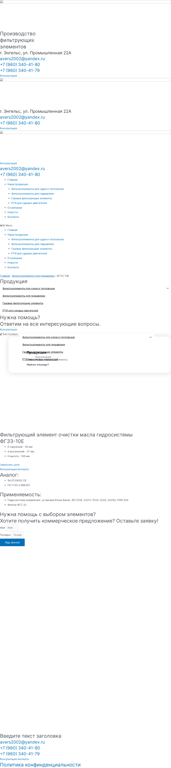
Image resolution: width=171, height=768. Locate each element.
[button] (85, 225)
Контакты (13, 216)
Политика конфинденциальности (40, 765)
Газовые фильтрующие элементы (31, 198)
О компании (15, 207)
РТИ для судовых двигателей (29, 203)
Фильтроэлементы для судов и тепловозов (37, 188)
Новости (13, 212)
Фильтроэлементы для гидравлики (32, 193)
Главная (12, 179)
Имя (3, 527)
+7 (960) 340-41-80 (20, 64)
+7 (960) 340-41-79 (20, 70)
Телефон (5, 534)
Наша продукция (18, 184)
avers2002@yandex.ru (22, 58)
